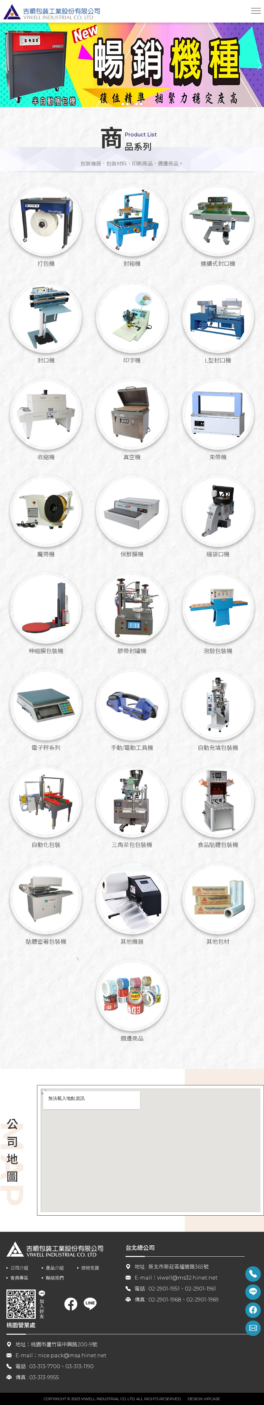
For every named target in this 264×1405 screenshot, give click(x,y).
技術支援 (90, 1268)
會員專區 (19, 1278)
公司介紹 (19, 1268)
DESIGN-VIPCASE (204, 1398)
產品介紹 (55, 1268)
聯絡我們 (55, 1278)
